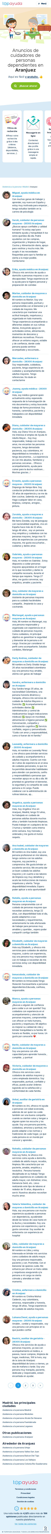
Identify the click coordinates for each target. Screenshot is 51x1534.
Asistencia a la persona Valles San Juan (20, 1451)
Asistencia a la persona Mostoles (17, 1414)
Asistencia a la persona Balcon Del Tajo (20, 1455)
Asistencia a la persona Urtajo (16, 1447)
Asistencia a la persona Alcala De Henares (22, 1418)
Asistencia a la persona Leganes (17, 1426)
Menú (43, 3)
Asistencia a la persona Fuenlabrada (19, 1422)
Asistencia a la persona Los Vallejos (19, 1460)
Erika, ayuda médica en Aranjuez (30, 269)
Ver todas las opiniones (25, 1524)
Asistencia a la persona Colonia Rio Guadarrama (24, 1464)
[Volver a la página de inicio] (12, 4)
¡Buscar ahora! (28, 85)
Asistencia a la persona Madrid (16, 1410)
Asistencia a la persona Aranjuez (17, 1437)
